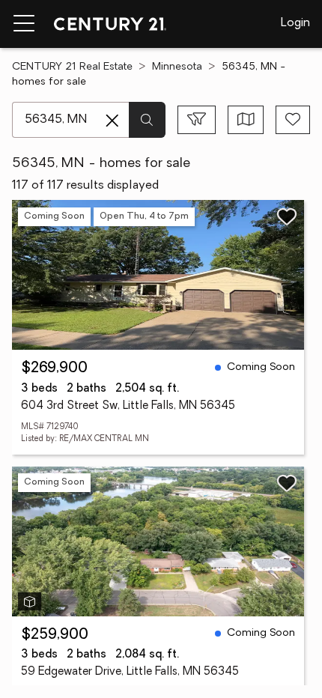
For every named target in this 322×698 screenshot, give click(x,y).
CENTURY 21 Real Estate (72, 67)
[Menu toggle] (24, 24)
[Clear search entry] (112, 120)
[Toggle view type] (246, 120)
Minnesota (177, 67)
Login (295, 23)
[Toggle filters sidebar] (196, 120)
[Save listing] (287, 216)
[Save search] (293, 120)
